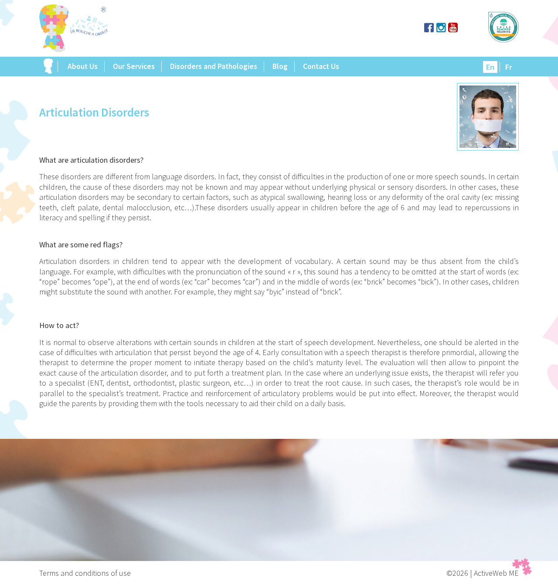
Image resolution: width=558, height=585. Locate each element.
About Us (83, 66)
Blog (280, 66)
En (490, 67)
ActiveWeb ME (496, 573)
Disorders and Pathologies (213, 66)
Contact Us (321, 66)
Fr (508, 67)
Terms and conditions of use (85, 573)
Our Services (134, 66)
